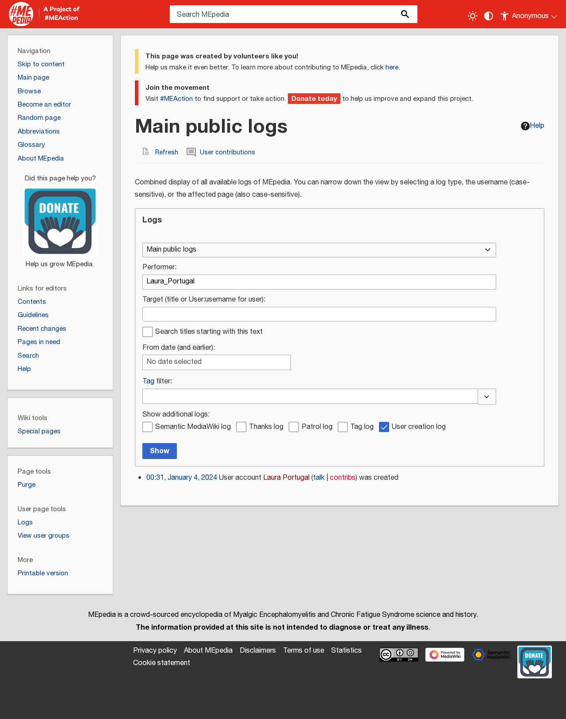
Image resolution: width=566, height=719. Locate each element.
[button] (487, 397)
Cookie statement (161, 663)
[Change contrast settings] (488, 16)
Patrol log (317, 427)
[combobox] (319, 250)
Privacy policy (155, 650)
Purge (26, 485)
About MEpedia (208, 650)
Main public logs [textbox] (171, 250)
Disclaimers (258, 650)
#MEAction (176, 99)
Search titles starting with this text (209, 332)
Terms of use (303, 650)
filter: (157, 382)
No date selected (174, 362)
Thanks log (266, 427)
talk (319, 477)
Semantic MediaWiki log (193, 427)
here (392, 67)
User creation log (419, 427)
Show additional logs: (176, 415)
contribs (343, 477)
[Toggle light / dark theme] (472, 16)
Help (537, 125)
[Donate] (60, 217)
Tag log (362, 427)
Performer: (159, 268)
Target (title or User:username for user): (203, 300)
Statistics (346, 650)
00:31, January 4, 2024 (181, 477)
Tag (148, 381)
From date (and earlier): (178, 348)
